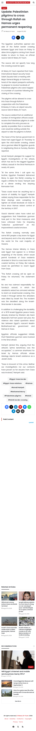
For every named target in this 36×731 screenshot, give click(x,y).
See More (18, 701)
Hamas (29, 383)
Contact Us (20, 719)
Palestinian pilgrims (13, 396)
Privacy (15, 722)
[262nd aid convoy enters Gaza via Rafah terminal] (9, 595)
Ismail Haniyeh (18, 387)
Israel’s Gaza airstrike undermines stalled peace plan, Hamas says (9, 630)
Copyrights (28, 719)
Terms (21, 722)
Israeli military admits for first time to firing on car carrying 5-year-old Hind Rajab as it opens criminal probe (26, 606)
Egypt (4, 8)
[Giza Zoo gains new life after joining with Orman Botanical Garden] (6, 693)
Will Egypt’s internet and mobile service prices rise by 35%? (15, 672)
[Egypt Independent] (18, 2)
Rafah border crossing (18, 400)
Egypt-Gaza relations (13, 383)
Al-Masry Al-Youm (9, 31)
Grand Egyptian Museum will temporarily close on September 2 (23, 683)
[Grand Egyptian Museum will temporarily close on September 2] (6, 683)
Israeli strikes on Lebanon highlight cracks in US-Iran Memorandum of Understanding (25, 631)
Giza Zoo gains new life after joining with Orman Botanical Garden (23, 692)
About (6, 719)
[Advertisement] (18, 504)
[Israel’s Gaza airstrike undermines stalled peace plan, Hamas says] (9, 621)
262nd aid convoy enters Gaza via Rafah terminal (9, 604)
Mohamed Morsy (18, 392)
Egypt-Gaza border (18, 379)
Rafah (28, 396)
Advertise (12, 719)
